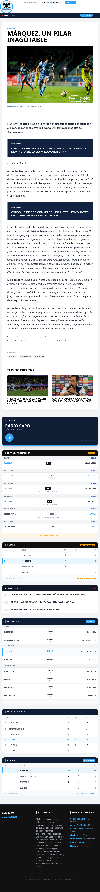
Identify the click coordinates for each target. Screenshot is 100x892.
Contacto (61, 884)
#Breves (12, 356)
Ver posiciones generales (86, 793)
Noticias (11, 28)
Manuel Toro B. (19, 163)
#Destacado (25, 356)
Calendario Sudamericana (86, 578)
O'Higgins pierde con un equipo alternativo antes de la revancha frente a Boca (50, 214)
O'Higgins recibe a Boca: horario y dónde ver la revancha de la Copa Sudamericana (48, 150)
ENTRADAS (70, 2)
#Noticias (39, 356)
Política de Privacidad (44, 884)
